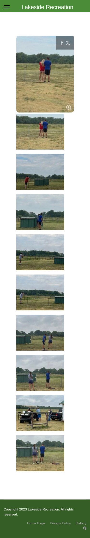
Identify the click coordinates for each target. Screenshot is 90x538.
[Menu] (7, 7)
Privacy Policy (60, 523)
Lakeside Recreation (47, 7)
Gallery (81, 523)
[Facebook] (84, 528)
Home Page (36, 523)
